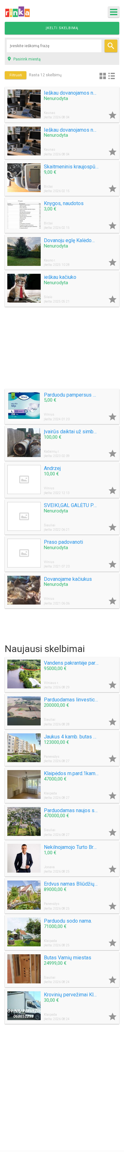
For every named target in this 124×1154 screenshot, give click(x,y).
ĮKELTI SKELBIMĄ (62, 28)
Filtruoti (16, 75)
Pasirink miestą (24, 58)
